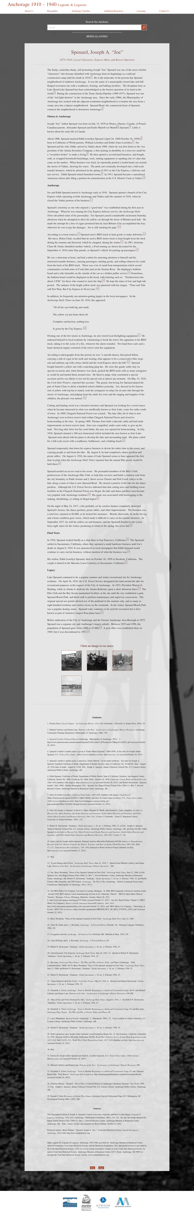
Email (101, 1168)
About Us (29, 11)
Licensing (141, 11)
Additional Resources (113, 11)
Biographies (52, 11)
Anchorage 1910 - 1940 (47, 4)
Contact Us (164, 11)
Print (92, 1168)
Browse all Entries (97, 36)
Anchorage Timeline (81, 11)
